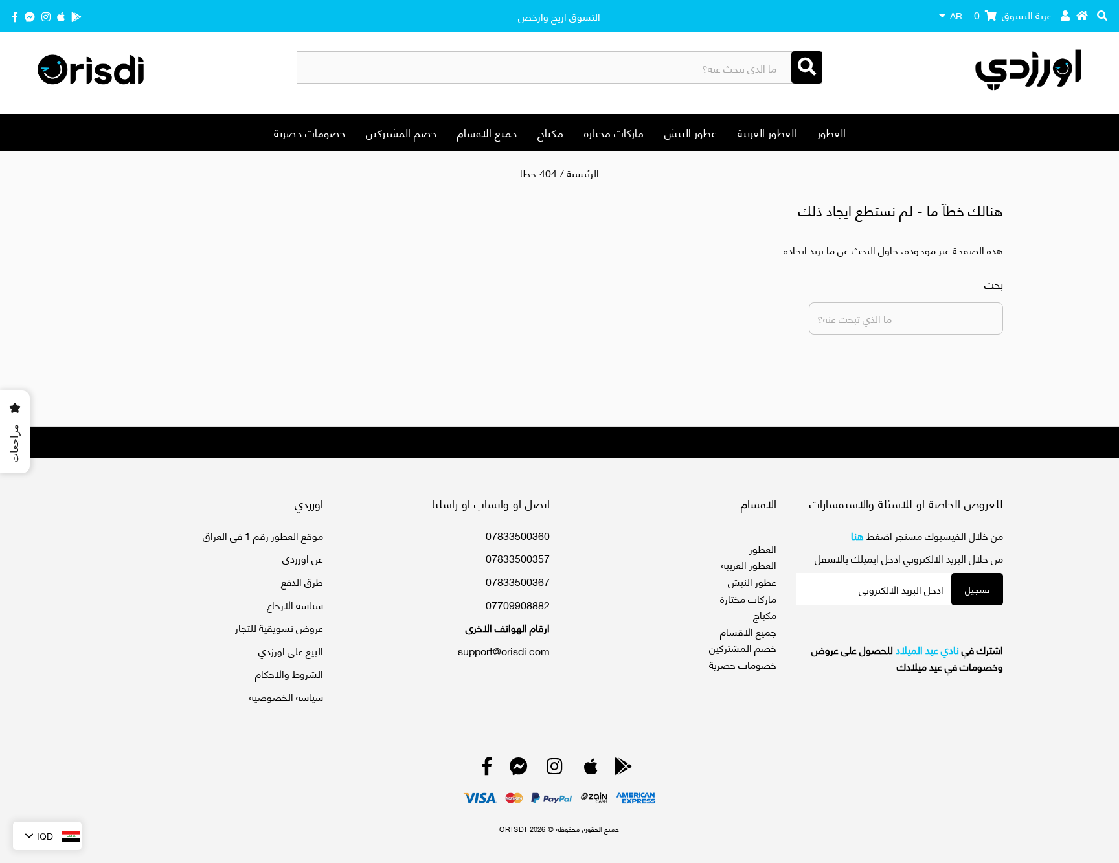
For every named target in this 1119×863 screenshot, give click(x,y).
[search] (1102, 15)
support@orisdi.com (504, 650)
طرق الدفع (302, 581)
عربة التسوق (1013, 14)
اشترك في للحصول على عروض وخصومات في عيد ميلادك (907, 657)
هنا (857, 535)
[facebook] (15, 15)
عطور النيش (690, 132)
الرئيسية (583, 172)
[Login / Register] (1065, 15)
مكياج (550, 132)
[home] (1082, 15)
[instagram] (46, 15)
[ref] (30, 15)
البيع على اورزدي (290, 650)
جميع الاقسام (487, 132)
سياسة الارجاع (295, 604)
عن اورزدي (302, 557)
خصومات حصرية (309, 132)
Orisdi (513, 828)
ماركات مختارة (614, 132)
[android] (76, 15)
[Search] (806, 67)
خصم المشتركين (401, 132)
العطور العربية (767, 132)
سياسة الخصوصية (286, 696)
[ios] (61, 15)
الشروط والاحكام (289, 673)
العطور (831, 132)
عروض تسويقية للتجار (279, 627)
